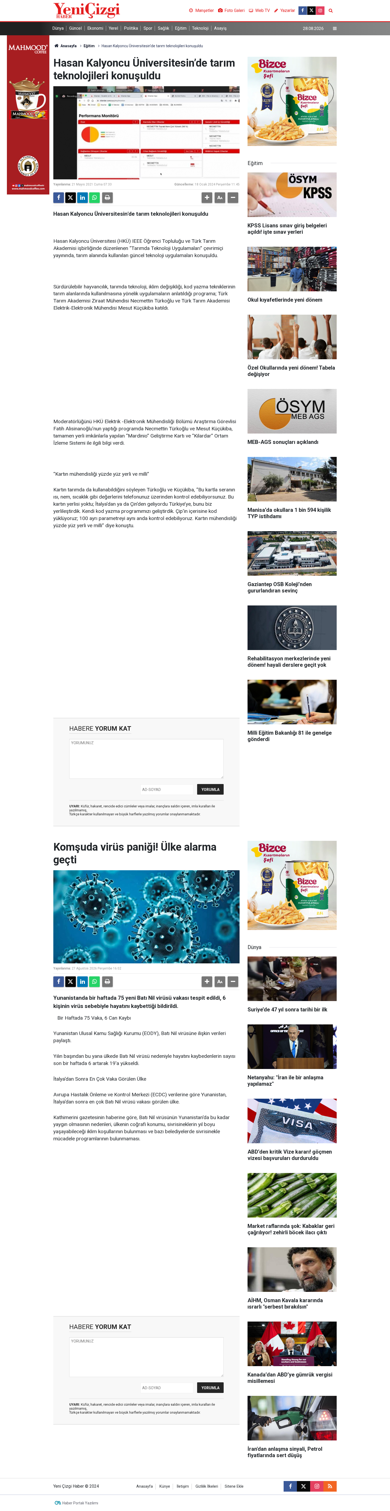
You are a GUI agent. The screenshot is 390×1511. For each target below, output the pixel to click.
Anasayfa (68, 46)
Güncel (75, 28)
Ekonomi (95, 28)
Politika (131, 28)
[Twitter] (70, 197)
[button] (207, 197)
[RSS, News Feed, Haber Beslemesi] (330, 1486)
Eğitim (181, 28)
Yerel (113, 28)
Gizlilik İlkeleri (207, 1486)
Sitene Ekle (234, 1486)
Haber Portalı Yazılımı (80, 1503)
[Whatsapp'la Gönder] (94, 197)
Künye (164, 1486)
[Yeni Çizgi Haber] (86, 10)
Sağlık (163, 28)
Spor (148, 28)
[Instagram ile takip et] (320, 10)
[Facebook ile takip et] (302, 10)
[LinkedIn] (82, 197)
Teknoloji (200, 28)
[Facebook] (58, 197)
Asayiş (220, 28)
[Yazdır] (107, 197)
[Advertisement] (146, 357)
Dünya (58, 28)
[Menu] (335, 28)
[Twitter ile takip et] (311, 10)
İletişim (183, 1486)
